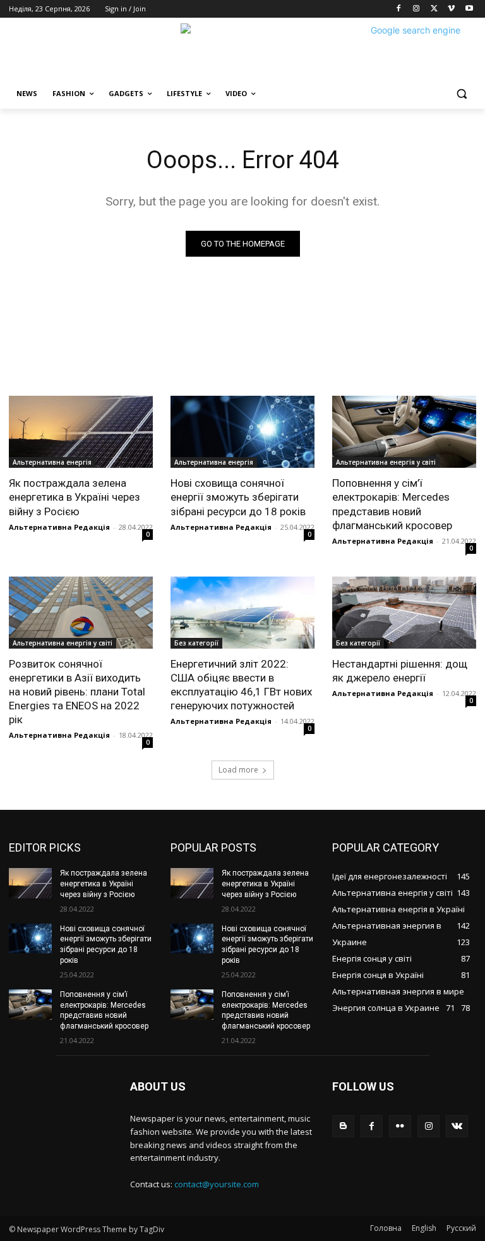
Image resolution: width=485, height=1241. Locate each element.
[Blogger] (343, 1126)
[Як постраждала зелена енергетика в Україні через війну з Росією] (81, 432)
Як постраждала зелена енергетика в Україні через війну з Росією (74, 497)
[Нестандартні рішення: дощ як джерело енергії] (404, 613)
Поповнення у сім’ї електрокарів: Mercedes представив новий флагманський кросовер (392, 504)
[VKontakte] (457, 1126)
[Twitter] (434, 9)
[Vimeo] (451, 9)
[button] (461, 94)
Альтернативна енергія (52, 462)
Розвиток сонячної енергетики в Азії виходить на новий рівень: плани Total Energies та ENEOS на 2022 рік (77, 691)
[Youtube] (469, 9)
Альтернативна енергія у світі (386, 462)
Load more (238, 769)
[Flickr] (400, 1126)
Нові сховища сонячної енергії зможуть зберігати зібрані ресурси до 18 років (238, 497)
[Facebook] (399, 9)
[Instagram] (416, 9)
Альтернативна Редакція (59, 527)
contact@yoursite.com (216, 1184)
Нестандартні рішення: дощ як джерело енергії (399, 670)
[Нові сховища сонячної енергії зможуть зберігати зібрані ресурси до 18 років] (242, 432)
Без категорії (196, 643)
